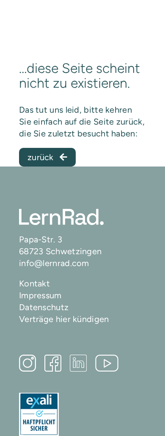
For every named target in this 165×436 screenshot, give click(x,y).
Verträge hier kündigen (64, 319)
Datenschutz (44, 307)
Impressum (40, 295)
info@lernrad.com (54, 263)
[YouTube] (106, 363)
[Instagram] (27, 363)
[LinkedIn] (78, 363)
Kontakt (34, 283)
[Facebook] (52, 363)
